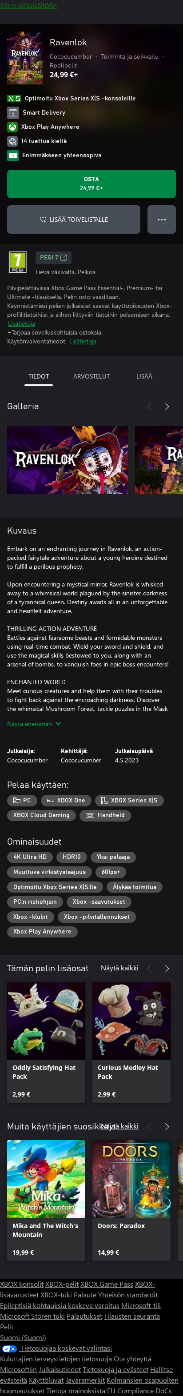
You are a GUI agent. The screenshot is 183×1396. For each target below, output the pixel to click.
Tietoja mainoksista (75, 1390)
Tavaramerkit (85, 1379)
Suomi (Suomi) (23, 1337)
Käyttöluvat (46, 1379)
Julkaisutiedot (60, 1369)
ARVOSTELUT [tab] (91, 376)
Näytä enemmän (29, 723)
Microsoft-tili (141, 1305)
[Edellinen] (149, 406)
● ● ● (162, 219)
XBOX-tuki (56, 1294)
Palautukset (84, 1315)
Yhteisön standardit (128, 1294)
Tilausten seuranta (132, 1315)
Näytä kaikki (120, 967)
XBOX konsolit (22, 1283)
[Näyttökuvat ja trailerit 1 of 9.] (67, 460)
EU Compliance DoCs (139, 1390)
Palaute (85, 1294)
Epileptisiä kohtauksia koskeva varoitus (59, 1305)
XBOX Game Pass (106, 1283)
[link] (46, 1042)
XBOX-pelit (62, 1283)
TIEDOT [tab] (38, 376)
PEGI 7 (49, 258)
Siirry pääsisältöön (28, 5)
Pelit (6, 1326)
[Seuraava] (167, 406)
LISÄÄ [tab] (144, 376)
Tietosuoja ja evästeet (115, 1369)
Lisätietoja (21, 323)
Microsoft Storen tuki (32, 1315)
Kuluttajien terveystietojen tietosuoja (56, 1358)
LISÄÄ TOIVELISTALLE (79, 219)
